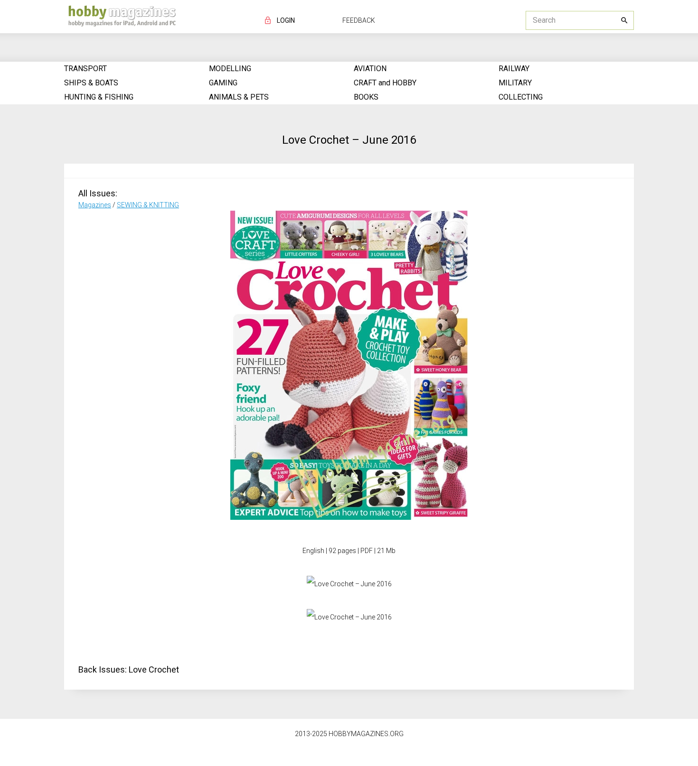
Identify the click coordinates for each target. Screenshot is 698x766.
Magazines (94, 205)
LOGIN (286, 20)
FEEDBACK (358, 20)
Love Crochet (154, 669)
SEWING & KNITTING (148, 205)
